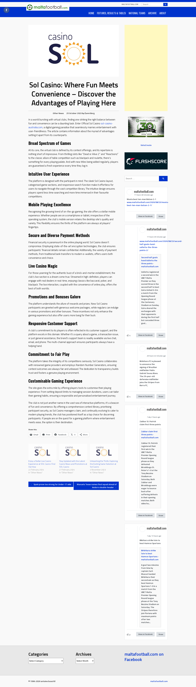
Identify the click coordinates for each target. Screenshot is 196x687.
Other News (58, 113)
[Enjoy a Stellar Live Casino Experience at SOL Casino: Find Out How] (42, 452)
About (162, 13)
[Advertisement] (146, 68)
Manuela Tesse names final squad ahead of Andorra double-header (97, 486)
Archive (152, 13)
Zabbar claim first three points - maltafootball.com (149, 434)
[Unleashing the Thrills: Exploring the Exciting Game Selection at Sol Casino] (104, 452)
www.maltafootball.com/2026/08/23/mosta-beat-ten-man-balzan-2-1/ (148, 204)
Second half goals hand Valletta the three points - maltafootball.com (149, 262)
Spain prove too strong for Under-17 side (51, 484)
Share (161, 216)
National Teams (137, 13)
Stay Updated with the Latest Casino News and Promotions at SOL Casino (73, 463)
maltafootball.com (130, 4)
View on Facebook (145, 216)
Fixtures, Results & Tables (111, 13)
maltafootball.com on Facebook (144, 657)
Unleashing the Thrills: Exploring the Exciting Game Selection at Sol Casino (104, 463)
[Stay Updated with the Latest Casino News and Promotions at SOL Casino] (73, 452)
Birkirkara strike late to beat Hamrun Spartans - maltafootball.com (150, 555)
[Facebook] (6, 10)
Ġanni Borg (90, 113)
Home (91, 13)
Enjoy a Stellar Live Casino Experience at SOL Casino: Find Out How (41, 463)
